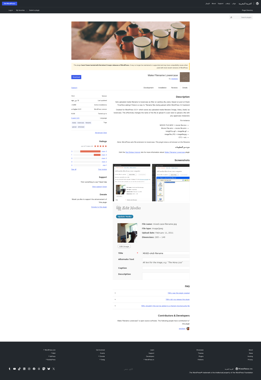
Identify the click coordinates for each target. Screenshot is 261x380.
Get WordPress (9, 3)
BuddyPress (50, 359)
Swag (102, 359)
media (74, 123)
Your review (102, 169)
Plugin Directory (247, 10)
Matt (53, 353)
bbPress (51, 356)
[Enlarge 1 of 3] (187, 167)
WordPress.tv (148, 359)
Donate (101, 356)
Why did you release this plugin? (178, 299)
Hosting (250, 356)
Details (184, 88)
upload (74, 127)
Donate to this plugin (99, 207)
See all (73, 169)
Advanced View (101, 133)
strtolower (81, 127)
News (251, 353)
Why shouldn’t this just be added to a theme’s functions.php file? (165, 306)
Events (102, 353)
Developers (150, 356)
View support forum (99, 187)
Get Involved (100, 350)
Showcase (199, 350)
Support (74, 88)
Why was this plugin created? (179, 293)
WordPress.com (49, 350)
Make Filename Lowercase (175, 152)
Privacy (250, 359)
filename (88, 123)
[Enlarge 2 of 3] (148, 167)
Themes (200, 353)
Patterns (200, 359)
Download (76, 77)
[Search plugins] (231, 17)
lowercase (81, 123)
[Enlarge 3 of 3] (187, 206)
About (251, 350)
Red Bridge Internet (133, 152)
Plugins (201, 356)
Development (149, 88)
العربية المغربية (229, 369)
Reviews (174, 88)
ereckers (174, 79)
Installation (162, 88)
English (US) (75, 118)
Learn (152, 350)
